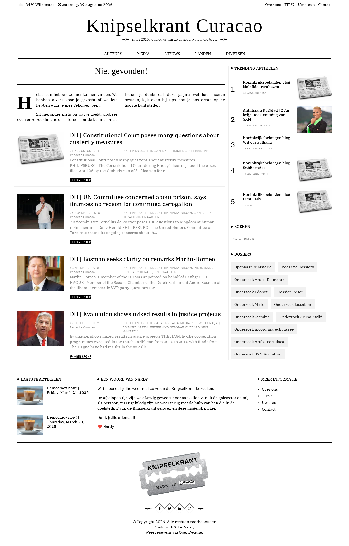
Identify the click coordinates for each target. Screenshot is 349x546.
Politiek (129, 213)
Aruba (143, 327)
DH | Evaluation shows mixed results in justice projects (145, 314)
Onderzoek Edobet (251, 291)
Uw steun (306, 4)
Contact (325, 4)
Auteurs (113, 53)
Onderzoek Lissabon (292, 304)
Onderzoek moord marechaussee (264, 329)
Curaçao (212, 323)
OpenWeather (191, 532)
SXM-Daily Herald (169, 151)
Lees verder (80, 180)
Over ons (273, 4)
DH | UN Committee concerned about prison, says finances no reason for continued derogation (138, 200)
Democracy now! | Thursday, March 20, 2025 (65, 422)
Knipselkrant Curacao (174, 25)
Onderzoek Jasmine (252, 316)
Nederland (203, 268)
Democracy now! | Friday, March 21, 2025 (68, 390)
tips (172, 99)
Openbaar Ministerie (253, 267)
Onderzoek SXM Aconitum (257, 354)
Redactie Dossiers (298, 267)
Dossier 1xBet (290, 291)
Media (143, 53)
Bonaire (129, 327)
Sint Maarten (196, 151)
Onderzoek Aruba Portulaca (259, 341)
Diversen (235, 53)
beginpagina (104, 119)
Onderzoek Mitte (249, 304)
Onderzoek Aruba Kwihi (301, 316)
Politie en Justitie (138, 151)
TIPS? (289, 4)
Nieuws (172, 53)
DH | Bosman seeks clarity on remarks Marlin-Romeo (142, 259)
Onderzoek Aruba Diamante (259, 279)
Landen (203, 53)
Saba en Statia (166, 323)
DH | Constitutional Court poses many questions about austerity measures (144, 138)
